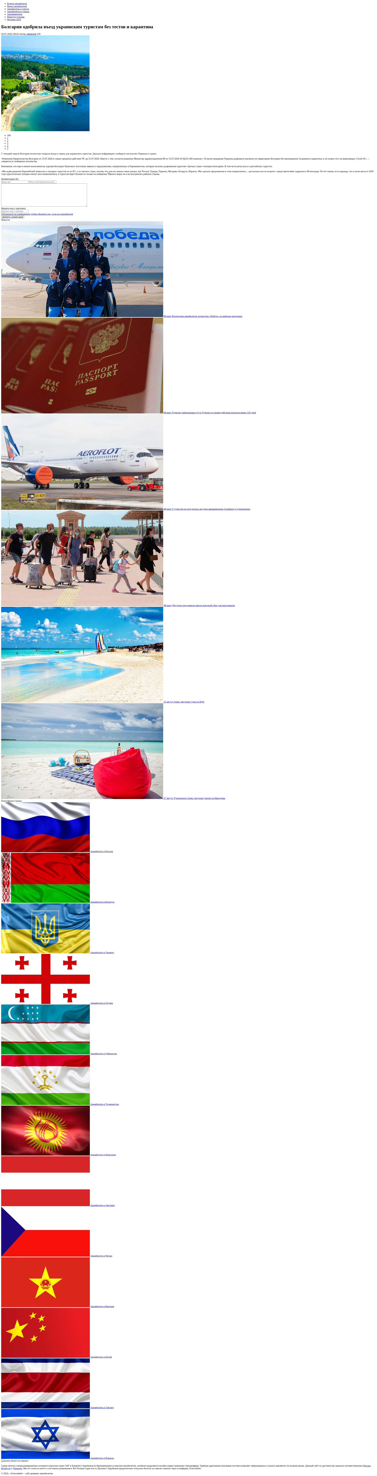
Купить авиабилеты (17, 3)
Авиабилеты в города (18, 9)
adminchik (31, 34)
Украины (17, 1468)
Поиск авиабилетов (17, 6)
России (367, 1466)
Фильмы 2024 (14, 19)
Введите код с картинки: (13, 208)
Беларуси (5, 1468)
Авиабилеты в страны (18, 11)
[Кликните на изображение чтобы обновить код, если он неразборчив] (37, 214)
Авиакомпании (14, 14)
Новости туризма (15, 17)
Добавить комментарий (12, 217)
